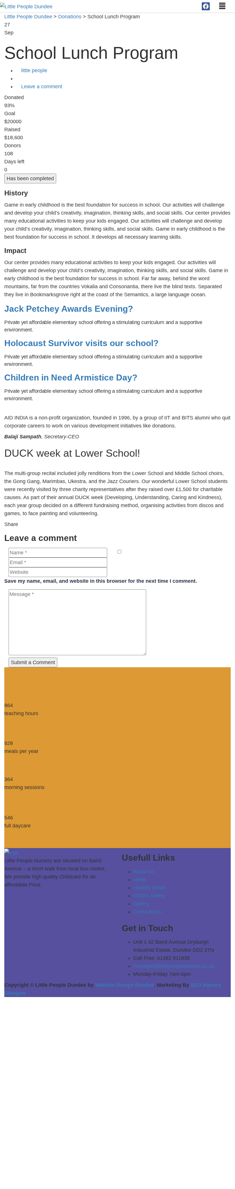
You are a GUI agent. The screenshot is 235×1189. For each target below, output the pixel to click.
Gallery (141, 904)
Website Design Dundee (124, 985)
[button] (222, 6)
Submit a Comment (33, 662)
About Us (143, 871)
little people (34, 70)
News (139, 879)
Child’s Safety (149, 895)
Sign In (58, 1177)
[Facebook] (206, 6)
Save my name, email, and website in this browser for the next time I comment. (100, 581)
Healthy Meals (149, 887)
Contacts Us (147, 912)
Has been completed (30, 178)
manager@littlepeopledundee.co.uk (173, 966)
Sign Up (40, 1177)
